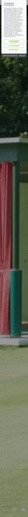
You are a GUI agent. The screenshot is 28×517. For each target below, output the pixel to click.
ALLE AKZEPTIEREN (14, 45)
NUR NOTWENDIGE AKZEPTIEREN (14, 41)
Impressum (22, 55)
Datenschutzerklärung (10, 55)
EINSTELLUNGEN (13, 49)
